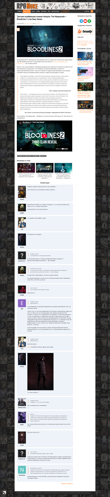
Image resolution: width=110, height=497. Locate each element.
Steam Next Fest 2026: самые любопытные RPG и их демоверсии (85, 78)
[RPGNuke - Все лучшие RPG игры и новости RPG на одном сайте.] (27, 6)
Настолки (43, 11)
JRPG (49, 11)
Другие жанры (55, 11)
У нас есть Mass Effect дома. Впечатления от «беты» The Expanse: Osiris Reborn (85, 63)
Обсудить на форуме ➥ (67, 483)
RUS (86, 45)
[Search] (92, 11)
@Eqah (29, 347)
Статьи (33, 11)
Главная (20, 11)
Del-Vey (38, 23)
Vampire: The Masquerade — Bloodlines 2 (28, 156)
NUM (82, 45)
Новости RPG (26, 11)
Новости (43, 156)
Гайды (38, 11)
